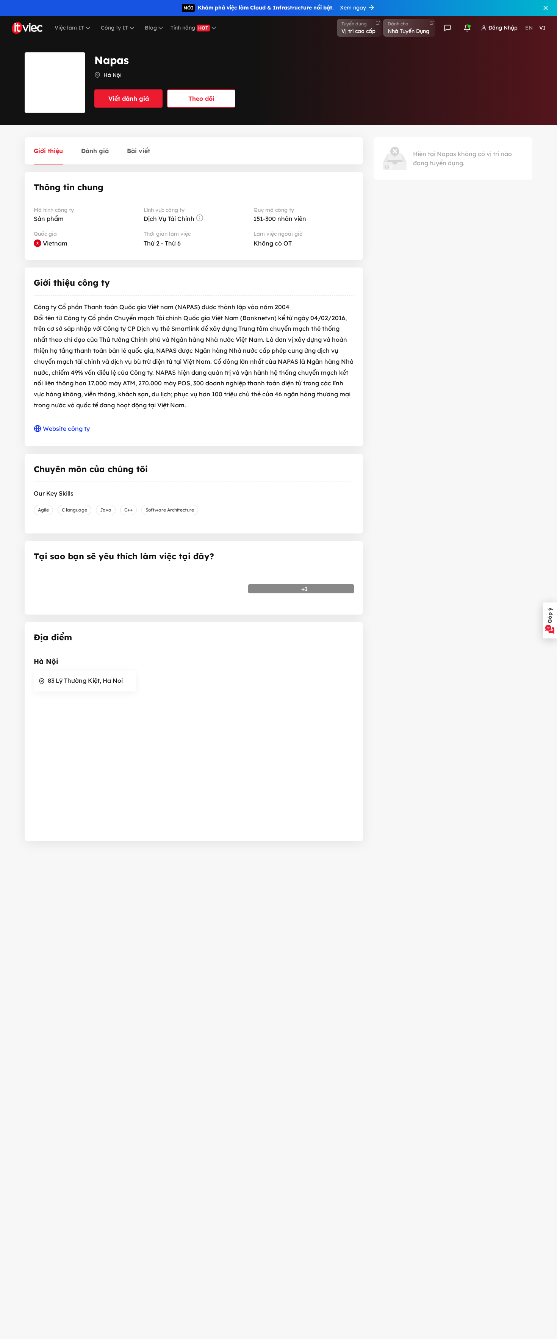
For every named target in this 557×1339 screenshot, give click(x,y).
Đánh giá (95, 151)
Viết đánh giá (128, 98)
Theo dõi (201, 98)
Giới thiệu (48, 151)
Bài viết (138, 151)
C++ (128, 510)
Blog (151, 27)
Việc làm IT (69, 27)
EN (529, 27)
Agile (43, 510)
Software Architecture (170, 510)
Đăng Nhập (503, 27)
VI (542, 27)
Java (105, 510)
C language (74, 510)
